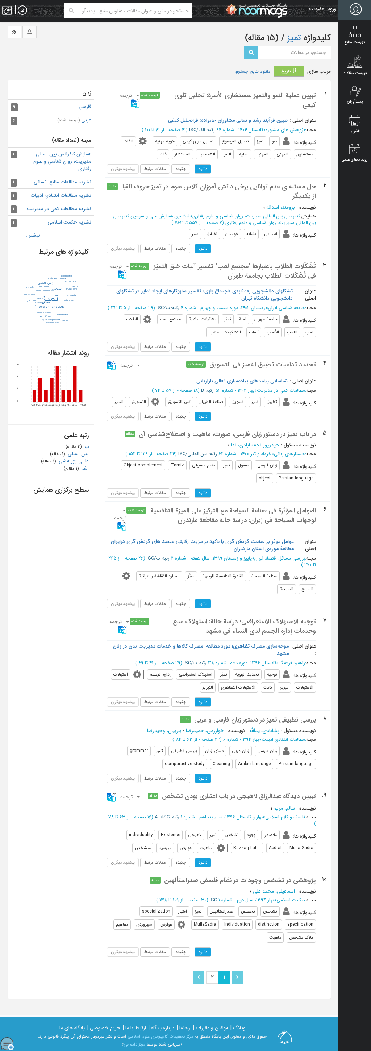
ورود (332, 9)
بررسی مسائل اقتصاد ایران (279, 558)
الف (84, 468)
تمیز (293, 38)
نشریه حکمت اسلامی (69, 222)
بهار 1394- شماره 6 (241, 739)
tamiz (75, 286)
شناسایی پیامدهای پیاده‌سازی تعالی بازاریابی (242, 381)
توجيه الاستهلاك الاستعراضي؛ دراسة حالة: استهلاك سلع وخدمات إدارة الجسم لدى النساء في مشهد (244, 626)
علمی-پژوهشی (73, 461)
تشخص (57, 289)
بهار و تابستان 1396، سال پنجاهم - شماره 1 (222, 817)
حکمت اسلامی (290, 900)
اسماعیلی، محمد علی (274, 891)
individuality (71, 295)
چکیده (180, 169)
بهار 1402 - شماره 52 (234, 390)
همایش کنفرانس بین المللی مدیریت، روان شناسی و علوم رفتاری (62, 161)
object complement (51, 319)
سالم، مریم (284, 808)
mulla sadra (29, 294)
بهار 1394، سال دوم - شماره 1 (246, 900)
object (35, 305)
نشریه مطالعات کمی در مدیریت (59, 209)
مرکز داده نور (134, 1044)
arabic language (44, 290)
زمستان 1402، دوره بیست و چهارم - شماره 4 (223, 308)
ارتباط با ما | (134, 1028)
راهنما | (184, 1028)
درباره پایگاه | (161, 1028)
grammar (31, 300)
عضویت (316, 9)
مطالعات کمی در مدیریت (281, 390)
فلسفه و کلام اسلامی (285, 817)
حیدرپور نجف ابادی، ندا (255, 445)
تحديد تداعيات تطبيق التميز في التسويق (262, 365)
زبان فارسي (45, 283)
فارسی (85, 107)
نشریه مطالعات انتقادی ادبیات (60, 195)
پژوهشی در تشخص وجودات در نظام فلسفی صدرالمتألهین (240, 880)
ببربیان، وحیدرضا (164, 731)
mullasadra (71, 289)
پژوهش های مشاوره (285, 130)
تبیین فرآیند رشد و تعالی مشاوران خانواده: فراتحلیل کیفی (228, 120)
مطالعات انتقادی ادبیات (283, 739)
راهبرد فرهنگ (292, 663)
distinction (44, 286)
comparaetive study (41, 312)
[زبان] (22, 10)
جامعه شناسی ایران (286, 308)
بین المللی (77, 454)
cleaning (39, 302)
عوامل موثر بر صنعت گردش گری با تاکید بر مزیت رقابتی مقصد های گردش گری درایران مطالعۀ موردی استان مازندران (202, 545)
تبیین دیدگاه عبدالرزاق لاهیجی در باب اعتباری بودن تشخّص (239, 796)
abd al (40, 298)
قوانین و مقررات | (210, 1028)
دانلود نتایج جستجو (252, 71)
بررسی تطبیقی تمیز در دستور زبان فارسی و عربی (255, 720)
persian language (51, 307)
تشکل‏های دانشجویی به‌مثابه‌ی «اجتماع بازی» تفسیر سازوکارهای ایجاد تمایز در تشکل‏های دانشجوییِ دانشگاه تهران (204, 294)
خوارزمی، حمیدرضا (205, 731)
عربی (74, 120)
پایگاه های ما (72, 1028)
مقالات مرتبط (155, 169)
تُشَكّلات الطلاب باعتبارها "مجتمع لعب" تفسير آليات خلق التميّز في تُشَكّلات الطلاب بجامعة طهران (235, 271)
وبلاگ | (238, 1028)
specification (66, 276)
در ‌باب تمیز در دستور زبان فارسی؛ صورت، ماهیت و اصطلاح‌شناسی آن (227, 434)
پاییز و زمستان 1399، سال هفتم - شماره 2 (211, 558)
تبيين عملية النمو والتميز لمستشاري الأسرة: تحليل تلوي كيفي (245, 100)
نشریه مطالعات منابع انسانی (62, 182)
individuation (62, 314)
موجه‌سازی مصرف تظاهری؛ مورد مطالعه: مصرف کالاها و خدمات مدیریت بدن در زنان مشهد (201, 650)
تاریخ (286, 71)
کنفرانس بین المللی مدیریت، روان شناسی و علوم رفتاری (246, 216)
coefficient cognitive (56, 278)
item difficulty (45, 316)
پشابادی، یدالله (264, 731)
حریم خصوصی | (103, 1028)
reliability (30, 287)
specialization (52, 322)
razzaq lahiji (70, 281)
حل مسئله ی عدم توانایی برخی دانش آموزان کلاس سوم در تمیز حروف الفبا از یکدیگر (219, 191)
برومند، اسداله (280, 207)
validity (65, 320)
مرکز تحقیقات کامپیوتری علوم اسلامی (160, 1036)
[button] (119, 270)
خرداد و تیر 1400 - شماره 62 (244, 454)
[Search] (71, 10)
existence (69, 300)
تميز (51, 298)
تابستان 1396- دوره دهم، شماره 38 (242, 663)
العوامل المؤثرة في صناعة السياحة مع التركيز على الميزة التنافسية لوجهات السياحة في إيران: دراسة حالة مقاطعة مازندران (233, 515)
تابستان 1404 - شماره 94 (239, 130)
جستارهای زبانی (289, 454)
